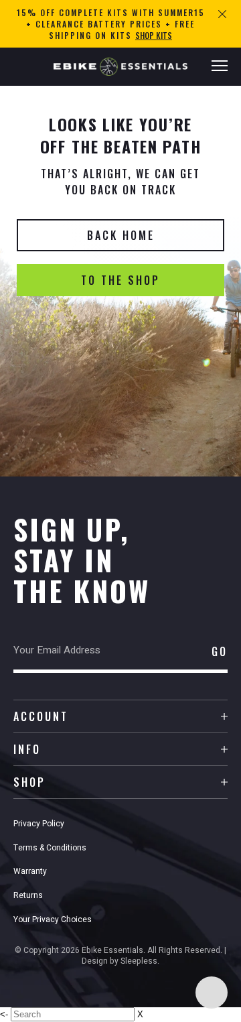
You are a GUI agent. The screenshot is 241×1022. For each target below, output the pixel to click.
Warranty (30, 871)
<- (4, 1014)
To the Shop (120, 280)
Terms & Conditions (49, 848)
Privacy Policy (38, 824)
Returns (28, 895)
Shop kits (153, 35)
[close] (222, 13)
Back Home (121, 235)
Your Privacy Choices (52, 919)
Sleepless (138, 961)
